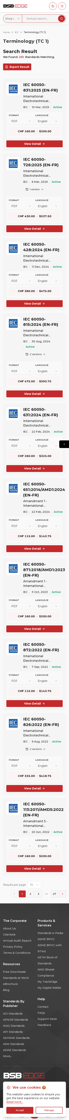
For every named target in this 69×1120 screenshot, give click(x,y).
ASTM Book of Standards (47, 960)
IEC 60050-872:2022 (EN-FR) (41, 647)
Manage (49, 1110)
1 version (35, 189)
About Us (9, 928)
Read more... (14, 1102)
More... (7, 1056)
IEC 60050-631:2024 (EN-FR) (40, 412)
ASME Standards (14, 1050)
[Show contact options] (64, 444)
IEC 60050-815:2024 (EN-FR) (40, 322)
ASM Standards (13, 1044)
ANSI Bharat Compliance (46, 972)
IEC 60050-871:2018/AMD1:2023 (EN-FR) (43, 570)
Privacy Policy (12, 946)
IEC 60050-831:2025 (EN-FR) (40, 87)
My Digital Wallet (49, 987)
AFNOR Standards (15, 1019)
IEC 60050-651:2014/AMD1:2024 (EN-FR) (43, 489)
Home (6, 32)
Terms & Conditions (16, 953)
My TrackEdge (47, 981)
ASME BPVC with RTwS (50, 948)
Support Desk (47, 1019)
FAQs (41, 1013)
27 (54, 894)
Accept (20, 1110)
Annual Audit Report (17, 940)
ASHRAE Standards (16, 1038)
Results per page (14, 885)
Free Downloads (14, 972)
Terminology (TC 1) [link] (35, 32)
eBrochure (10, 984)
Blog (6, 990)
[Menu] (62, 6)
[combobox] (12, 19)
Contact (43, 1006)
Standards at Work (16, 978)
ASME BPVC (46, 939)
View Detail (32, 144)
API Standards (13, 1032)
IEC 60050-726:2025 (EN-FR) (41, 162)
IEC (17, 32)
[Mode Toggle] (53, 6)
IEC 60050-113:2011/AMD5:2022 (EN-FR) (43, 809)
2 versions (36, 354)
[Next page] (62, 893)
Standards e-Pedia (50, 933)
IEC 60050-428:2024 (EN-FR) (41, 247)
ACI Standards (13, 1013)
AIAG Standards (14, 1025)
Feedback (44, 1025)
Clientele (9, 934)
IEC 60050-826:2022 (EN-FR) (41, 722)
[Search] (61, 18)
